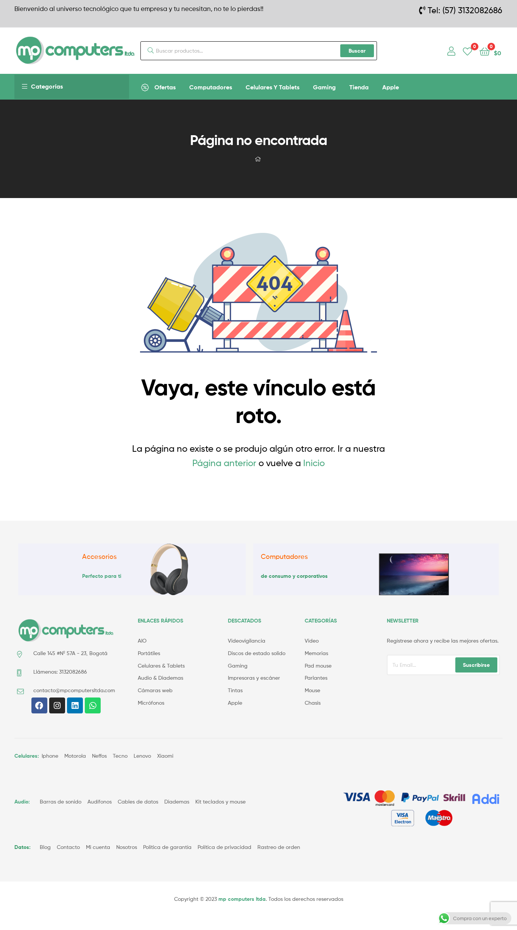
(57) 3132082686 (472, 10)
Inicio (314, 462)
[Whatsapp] (93, 705)
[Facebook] (39, 705)
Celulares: (26, 755)
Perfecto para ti (101, 576)
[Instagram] (57, 705)
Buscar (357, 50)
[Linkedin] (75, 705)
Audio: (22, 801)
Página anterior (224, 462)
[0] (467, 51)
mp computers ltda (242, 899)
